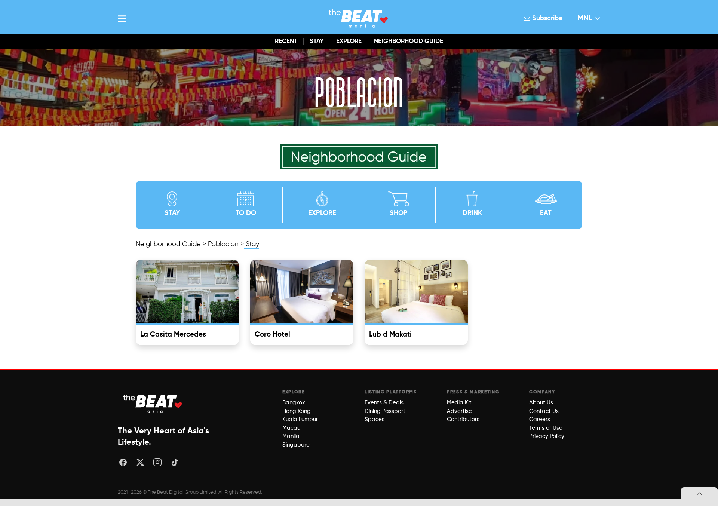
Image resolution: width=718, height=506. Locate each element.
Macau (291, 428)
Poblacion (223, 244)
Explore (349, 41)
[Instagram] (157, 462)
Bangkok (293, 402)
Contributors (463, 419)
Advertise (459, 411)
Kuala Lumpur (300, 419)
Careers (539, 419)
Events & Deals (384, 402)
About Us (541, 402)
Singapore (296, 445)
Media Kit (459, 402)
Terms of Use (545, 428)
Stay (317, 41)
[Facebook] (123, 462)
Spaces (374, 419)
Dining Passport (385, 411)
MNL (584, 18)
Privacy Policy (546, 436)
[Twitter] (140, 462)
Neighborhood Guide (408, 41)
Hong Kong (296, 411)
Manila (291, 436)
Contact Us (544, 411)
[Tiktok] (174, 462)
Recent (286, 41)
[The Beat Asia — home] (153, 404)
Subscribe (546, 18)
